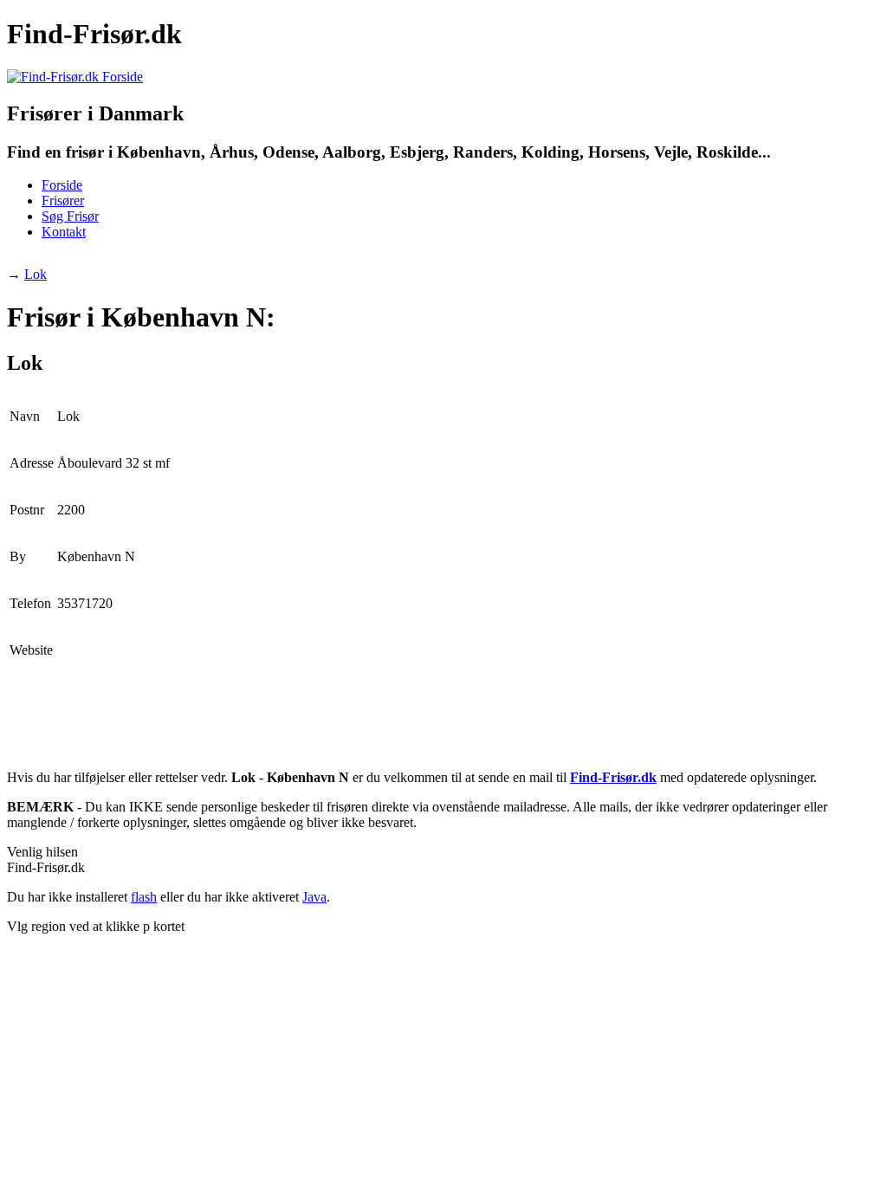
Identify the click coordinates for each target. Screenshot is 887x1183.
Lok (35, 274)
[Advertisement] (322, 260)
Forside (62, 185)
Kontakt (64, 231)
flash (144, 896)
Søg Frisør (70, 216)
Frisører (63, 200)
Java (314, 896)
